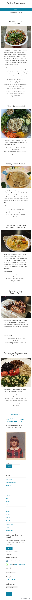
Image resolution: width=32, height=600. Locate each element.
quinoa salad (12, 151)
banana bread (9, 342)
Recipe (6, 91)
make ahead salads (8, 90)
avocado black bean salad (11, 82)
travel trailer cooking (22, 402)
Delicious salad (13, 84)
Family (7, 488)
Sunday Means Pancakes (16, 163)
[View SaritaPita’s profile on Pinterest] (14, 580)
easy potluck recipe (21, 84)
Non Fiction (12, 211)
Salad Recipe (24, 151)
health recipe (11, 400)
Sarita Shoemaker (16, 3)
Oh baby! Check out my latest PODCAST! (15, 420)
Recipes (16, 81)
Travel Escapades (10, 521)
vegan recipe (16, 93)
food (26, 84)
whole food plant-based (15, 95)
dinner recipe (23, 398)
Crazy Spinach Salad (16, 106)
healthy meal (24, 400)
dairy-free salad (7, 84)
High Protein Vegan (20, 88)
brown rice (13, 398)
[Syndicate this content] (6, 419)
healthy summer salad (11, 88)
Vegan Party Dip (10, 93)
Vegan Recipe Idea (17, 403)
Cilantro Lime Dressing (21, 82)
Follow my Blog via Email (14, 536)
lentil (14, 278)
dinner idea (18, 398)
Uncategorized (9, 524)
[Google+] (21, 580)
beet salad (7, 151)
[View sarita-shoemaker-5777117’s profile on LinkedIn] (16, 580)
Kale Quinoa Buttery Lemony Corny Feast (16, 354)
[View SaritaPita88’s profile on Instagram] (12, 580)
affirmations (9, 479)
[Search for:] (13, 463)
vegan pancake (22, 214)
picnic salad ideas (22, 90)
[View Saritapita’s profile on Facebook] (9, 580)
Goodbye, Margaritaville (19, 564)
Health (13, 81)
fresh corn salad (11, 86)
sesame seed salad (11, 153)
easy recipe (6, 400)
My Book (8, 501)
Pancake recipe (9, 214)
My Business (9, 505)
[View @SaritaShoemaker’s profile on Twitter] (10, 580)
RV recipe (15, 402)
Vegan (19, 81)
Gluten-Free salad (18, 86)
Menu (18, 9)
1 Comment (16, 216)
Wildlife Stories (9, 530)
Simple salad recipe (18, 91)
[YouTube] (17, 580)
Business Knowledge (11, 482)
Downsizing (8, 485)
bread (13, 342)
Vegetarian (21, 93)
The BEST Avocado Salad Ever (16, 22)
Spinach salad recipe (19, 153)
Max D (10, 564)
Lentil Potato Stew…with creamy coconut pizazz (16, 226)
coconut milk (10, 278)
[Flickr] (23, 580)
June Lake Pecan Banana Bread (16, 292)
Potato (17, 278)
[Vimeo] (19, 580)
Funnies (8, 495)
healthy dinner (18, 400)
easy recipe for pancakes (20, 212)
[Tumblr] (24, 580)
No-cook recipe (16, 90)
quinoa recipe (7, 402)
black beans (8, 398)
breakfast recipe (11, 212)
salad (13, 91)
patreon (8, 514)
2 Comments (16, 282)
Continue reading (8, 206)
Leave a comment (16, 97)
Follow (9, 548)
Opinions (17, 211)
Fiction (7, 492)
